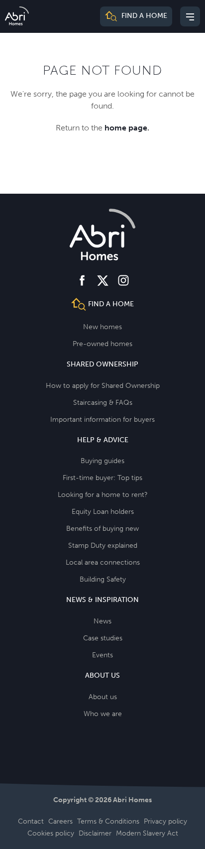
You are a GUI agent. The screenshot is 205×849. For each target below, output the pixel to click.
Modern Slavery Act (147, 833)
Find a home (143, 16)
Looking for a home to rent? (103, 494)
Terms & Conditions (108, 821)
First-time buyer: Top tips (102, 478)
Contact (31, 821)
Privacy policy (165, 821)
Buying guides (102, 461)
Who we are (103, 714)
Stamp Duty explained (102, 545)
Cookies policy (50, 833)
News (102, 621)
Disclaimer (95, 833)
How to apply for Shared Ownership (103, 385)
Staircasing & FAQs (102, 402)
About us (103, 697)
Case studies (102, 638)
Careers (60, 821)
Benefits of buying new (102, 528)
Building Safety (103, 579)
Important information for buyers (102, 419)
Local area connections (103, 562)
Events (102, 655)
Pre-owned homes (102, 344)
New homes (102, 327)
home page (125, 127)
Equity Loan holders (103, 511)
